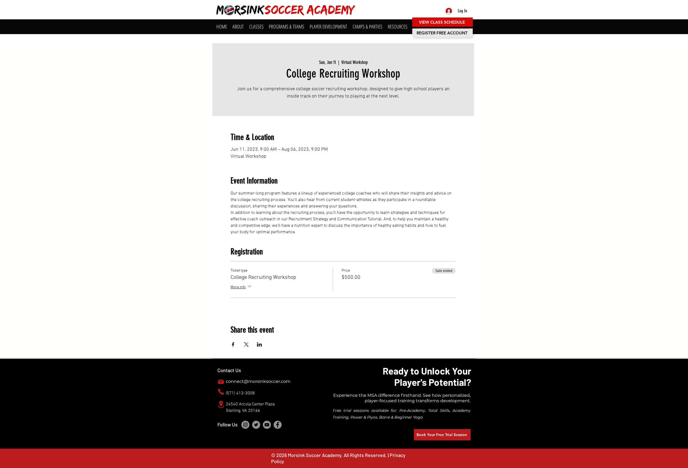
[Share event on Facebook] (233, 344)
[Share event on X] (246, 344)
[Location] (220, 404)
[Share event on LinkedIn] (259, 344)
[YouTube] (267, 425)
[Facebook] (278, 425)
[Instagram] (245, 425)
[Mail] (220, 381)
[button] (238, 26)
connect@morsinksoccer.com (258, 381)
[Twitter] (256, 425)
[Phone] (220, 391)
